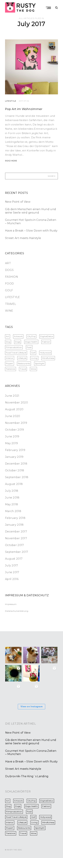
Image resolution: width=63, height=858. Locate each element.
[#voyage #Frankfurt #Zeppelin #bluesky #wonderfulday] (49, 691)
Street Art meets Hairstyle (23, 238)
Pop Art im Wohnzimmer (23, 109)
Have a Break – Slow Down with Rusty (31, 230)
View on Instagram (31, 706)
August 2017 (14, 558)
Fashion (11, 276)
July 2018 (11, 490)
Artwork (18, 336)
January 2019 (14, 456)
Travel (10, 304)
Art (8, 263)
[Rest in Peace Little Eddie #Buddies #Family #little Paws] (49, 655)
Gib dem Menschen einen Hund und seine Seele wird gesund (30, 211)
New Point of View (17, 201)
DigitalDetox (46, 336)
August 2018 (14, 484)
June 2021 (12, 395)
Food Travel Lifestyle (16, 352)
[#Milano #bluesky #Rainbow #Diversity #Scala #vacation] (49, 673)
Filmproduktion (14, 347)
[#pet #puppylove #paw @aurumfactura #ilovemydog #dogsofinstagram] (13, 691)
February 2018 (15, 518)
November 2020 (16, 402)
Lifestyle (10, 101)
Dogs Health (31, 341)
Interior (9, 358)
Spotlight (40, 363)
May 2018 (11, 504)
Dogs (9, 270)
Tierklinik (10, 369)
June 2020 (12, 416)
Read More (11, 161)
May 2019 (11, 443)
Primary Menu (48, 7)
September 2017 (16, 551)
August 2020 (14, 409)
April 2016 (11, 579)
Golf (9, 290)
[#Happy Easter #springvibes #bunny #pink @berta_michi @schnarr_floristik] (31, 673)
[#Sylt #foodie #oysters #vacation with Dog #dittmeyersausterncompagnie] (13, 655)
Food (9, 283)
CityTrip (31, 336)
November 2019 (16, 423)
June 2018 (12, 497)
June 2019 (12, 436)
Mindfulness (48, 358)
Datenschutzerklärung (16, 611)
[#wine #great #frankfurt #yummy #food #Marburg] (31, 691)
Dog (8, 341)
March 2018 (13, 511)
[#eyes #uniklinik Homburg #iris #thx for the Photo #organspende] (13, 673)
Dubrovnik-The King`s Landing (26, 776)
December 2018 (16, 463)
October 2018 (14, 470)
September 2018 (16, 477)
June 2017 (12, 572)
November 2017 (16, 538)
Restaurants (24, 363)
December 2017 (16, 531)
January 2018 (14, 524)
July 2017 (11, 565)
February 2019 (15, 450)
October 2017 (14, 545)
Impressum (11, 604)
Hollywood (45, 352)
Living (34, 358)
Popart (9, 363)
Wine (9, 310)
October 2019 (14, 429)
